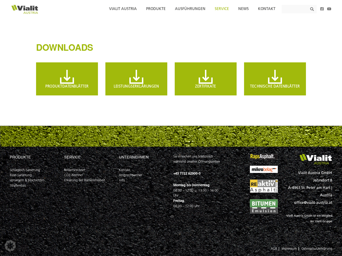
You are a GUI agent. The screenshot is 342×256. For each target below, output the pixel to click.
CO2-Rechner (73, 175)
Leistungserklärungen (136, 86)
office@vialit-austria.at (313, 202)
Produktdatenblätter (67, 86)
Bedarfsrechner (74, 170)
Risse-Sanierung (21, 175)
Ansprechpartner (130, 175)
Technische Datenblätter (275, 86)
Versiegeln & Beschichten (27, 180)
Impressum (289, 249)
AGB (274, 249)
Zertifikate (205, 86)
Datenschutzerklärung (317, 249)
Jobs (122, 180)
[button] (10, 246)
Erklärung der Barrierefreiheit (84, 180)
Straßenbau (18, 186)
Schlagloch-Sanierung (25, 170)
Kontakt (124, 170)
